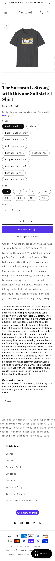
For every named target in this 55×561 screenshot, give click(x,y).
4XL (32, 198)
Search (9, 454)
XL (46, 191)
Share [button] (8, 401)
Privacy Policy (14, 467)
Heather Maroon (14, 179)
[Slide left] (21, 78)
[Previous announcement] (5, 4)
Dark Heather (13, 126)
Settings (11, 474)
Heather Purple (14, 153)
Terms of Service (16, 494)
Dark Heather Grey (16, 133)
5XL (44, 198)
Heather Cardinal (15, 166)
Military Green (14, 146)
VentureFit (26, 546)
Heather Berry (13, 173)
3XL (20, 198)
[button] (6, 12)
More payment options (28, 237)
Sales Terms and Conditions (22, 500)
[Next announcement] (49, 4)
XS (6, 191)
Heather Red (39, 153)
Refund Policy (14, 487)
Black (32, 126)
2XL (7, 198)
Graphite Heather (15, 159)
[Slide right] (34, 78)
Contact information (18, 555)
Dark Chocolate (14, 139)
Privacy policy (24, 550)
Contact (10, 460)
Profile (10, 480)
